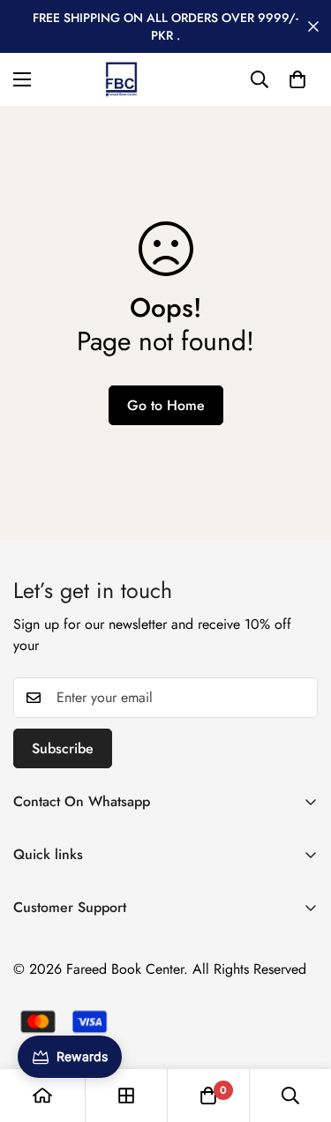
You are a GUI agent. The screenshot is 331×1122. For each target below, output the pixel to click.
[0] (297, 79)
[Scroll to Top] (299, 1028)
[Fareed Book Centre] (121, 79)
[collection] (126, 1095)
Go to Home (166, 405)
